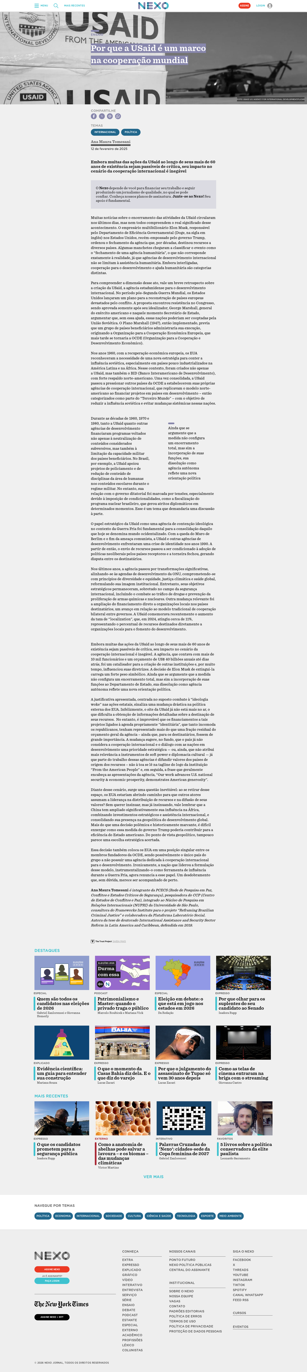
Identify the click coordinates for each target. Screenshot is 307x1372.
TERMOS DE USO (182, 1321)
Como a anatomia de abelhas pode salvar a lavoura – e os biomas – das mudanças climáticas (123, 1153)
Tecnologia (186, 1215)
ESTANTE (129, 1320)
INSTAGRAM (242, 1280)
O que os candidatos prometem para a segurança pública (58, 1149)
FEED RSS (241, 1300)
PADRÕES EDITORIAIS (186, 1311)
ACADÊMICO (132, 1335)
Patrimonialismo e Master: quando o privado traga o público (123, 1003)
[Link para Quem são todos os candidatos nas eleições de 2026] (61, 973)
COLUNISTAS (132, 1350)
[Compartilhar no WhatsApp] (118, 116)
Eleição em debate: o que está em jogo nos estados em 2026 (180, 1003)
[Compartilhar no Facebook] (94, 116)
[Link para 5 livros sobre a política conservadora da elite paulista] (245, 1118)
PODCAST (130, 1315)
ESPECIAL (130, 1325)
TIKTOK (239, 1285)
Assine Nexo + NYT (52, 1317)
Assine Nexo (52, 1269)
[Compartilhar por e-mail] (110, 116)
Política (131, 132)
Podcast (101, 993)
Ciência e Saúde (159, 1215)
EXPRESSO (130, 1265)
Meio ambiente (230, 1215)
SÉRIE (127, 1300)
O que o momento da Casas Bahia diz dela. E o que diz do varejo (124, 1073)
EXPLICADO (131, 1270)
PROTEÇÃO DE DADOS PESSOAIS (195, 1331)
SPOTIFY (240, 1290)
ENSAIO (128, 1305)
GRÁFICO (129, 1275)
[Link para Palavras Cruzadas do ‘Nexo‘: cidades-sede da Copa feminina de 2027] (184, 1118)
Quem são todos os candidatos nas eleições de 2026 (63, 1003)
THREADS (240, 1270)
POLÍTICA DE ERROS (185, 1316)
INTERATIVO (132, 1285)
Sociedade (114, 1215)
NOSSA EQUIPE (181, 1296)
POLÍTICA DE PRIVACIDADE (191, 1326)
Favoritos (225, 1138)
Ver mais (153, 1177)
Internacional (105, 132)
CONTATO (177, 1306)
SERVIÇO (129, 1295)
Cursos (239, 1313)
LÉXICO (128, 1345)
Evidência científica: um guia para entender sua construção (62, 1073)
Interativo (164, 1138)
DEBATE (128, 1310)
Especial (40, 993)
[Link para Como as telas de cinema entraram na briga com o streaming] (243, 1043)
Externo (101, 1138)
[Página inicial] (153, 5)
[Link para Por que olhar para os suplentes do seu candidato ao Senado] (243, 973)
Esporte (207, 1215)
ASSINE (244, 5)
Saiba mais (119, 941)
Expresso (222, 993)
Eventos (240, 1327)
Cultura (134, 1215)
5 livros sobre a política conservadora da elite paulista (246, 1149)
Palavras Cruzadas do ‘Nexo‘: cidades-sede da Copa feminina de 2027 (184, 1149)
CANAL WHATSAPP (248, 1295)
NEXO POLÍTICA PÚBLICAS (190, 1265)
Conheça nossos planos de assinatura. (140, 196)
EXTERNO (130, 1330)
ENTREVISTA (132, 1290)
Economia (63, 1215)
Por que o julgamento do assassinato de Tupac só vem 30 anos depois (184, 1073)
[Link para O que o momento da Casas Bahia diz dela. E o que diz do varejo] (122, 1043)
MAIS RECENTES (74, 5)
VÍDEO (127, 1280)
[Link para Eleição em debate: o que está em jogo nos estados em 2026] (183, 973)
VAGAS (174, 1301)
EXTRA (127, 1260)
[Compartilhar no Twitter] (102, 116)
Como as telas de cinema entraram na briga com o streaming (243, 1073)
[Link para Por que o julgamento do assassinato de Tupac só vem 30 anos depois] (183, 1043)
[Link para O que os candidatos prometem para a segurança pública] (61, 1118)
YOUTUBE (240, 1275)
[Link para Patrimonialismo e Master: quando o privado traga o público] (122, 973)
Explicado (42, 1063)
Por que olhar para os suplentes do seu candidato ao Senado (242, 1003)
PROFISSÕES (132, 1340)
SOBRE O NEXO (181, 1291)
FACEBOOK (242, 1260)
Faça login (52, 1281)
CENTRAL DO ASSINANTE (189, 1270)
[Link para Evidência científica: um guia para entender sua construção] (61, 1043)
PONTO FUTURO (182, 1260)
